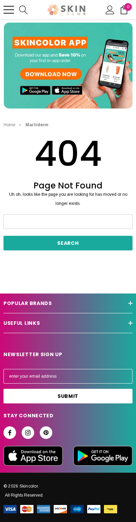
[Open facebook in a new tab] (9, 432)
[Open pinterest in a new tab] (46, 432)
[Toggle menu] (8, 10)
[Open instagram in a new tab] (28, 432)
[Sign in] (110, 9)
